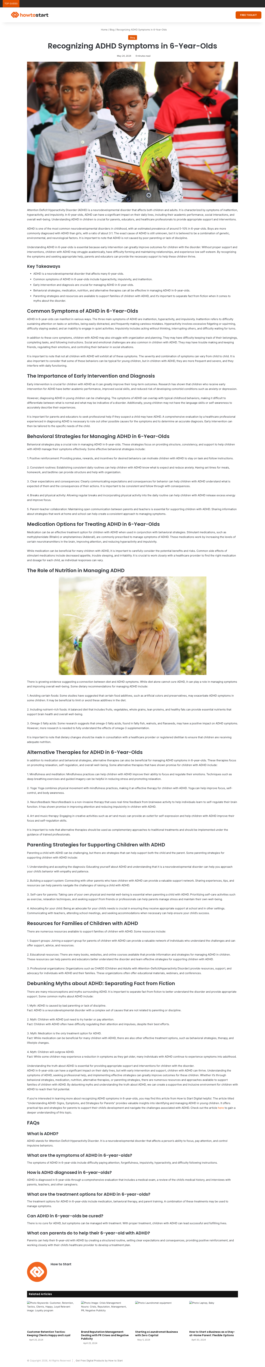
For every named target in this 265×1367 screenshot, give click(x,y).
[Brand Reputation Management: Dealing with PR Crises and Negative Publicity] (105, 1314)
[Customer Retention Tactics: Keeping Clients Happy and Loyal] (51, 1314)
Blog (112, 29)
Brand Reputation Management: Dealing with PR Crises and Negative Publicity (105, 1335)
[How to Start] (30, 14)
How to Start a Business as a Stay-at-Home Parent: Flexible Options (212, 1333)
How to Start (61, 1264)
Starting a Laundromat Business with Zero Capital (156, 1333)
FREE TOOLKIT (248, 15)
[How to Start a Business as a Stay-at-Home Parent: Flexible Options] (213, 1314)
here (221, 1108)
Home (104, 29)
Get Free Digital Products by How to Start (99, 1360)
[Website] (53, 1270)
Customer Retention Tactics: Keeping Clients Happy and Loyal (48, 1333)
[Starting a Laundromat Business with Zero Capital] (159, 1314)
